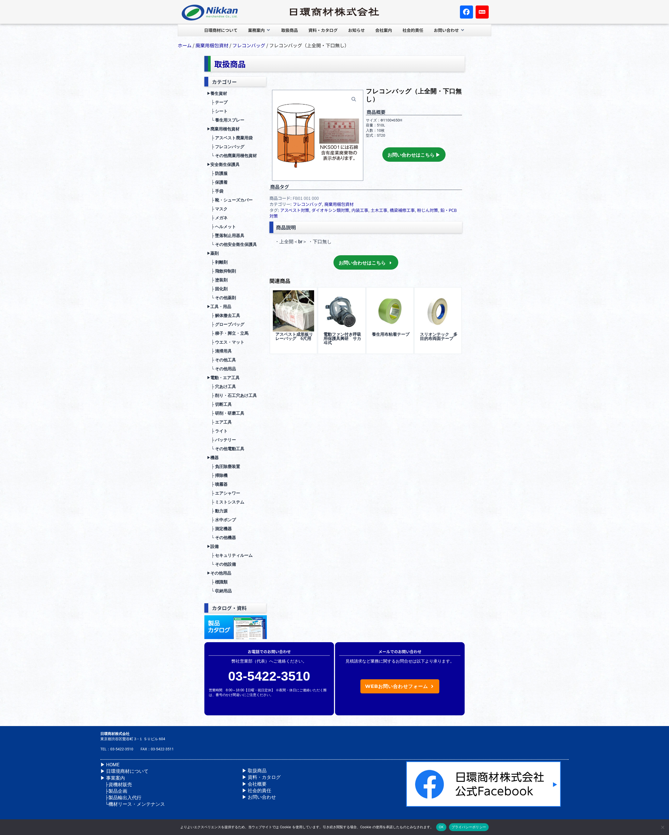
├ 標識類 (217, 581)
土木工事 (379, 210)
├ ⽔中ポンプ (221, 519)
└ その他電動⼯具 (225, 448)
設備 (213, 546)
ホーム (185, 45)
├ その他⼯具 (221, 359)
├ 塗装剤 (217, 279)
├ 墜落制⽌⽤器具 (225, 235)
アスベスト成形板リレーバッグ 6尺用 (294, 336)
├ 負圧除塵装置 (223, 466)
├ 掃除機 (217, 475)
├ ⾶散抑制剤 (221, 271)
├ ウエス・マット (225, 342)
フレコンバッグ (248, 45)
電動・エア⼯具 (223, 377)
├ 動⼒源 (217, 510)
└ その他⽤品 (221, 368)
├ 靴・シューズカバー (230, 200)
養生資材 (217, 93)
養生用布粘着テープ (391, 334)
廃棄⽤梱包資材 (223, 128)
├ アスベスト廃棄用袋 (230, 137)
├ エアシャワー (223, 493)
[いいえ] (662, 827)
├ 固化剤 (217, 288)
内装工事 (359, 210)
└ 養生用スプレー (225, 120)
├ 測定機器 (219, 528)
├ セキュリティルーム (230, 555)
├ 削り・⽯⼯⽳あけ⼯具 (232, 395)
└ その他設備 (221, 564)
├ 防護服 (217, 173)
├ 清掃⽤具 (219, 351)
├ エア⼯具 (219, 422)
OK (441, 827)
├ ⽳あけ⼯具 (221, 386)
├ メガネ (217, 217)
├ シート (217, 111)
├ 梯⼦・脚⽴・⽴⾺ (228, 333)
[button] (259, 30)
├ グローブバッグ (225, 324)
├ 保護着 (217, 182)
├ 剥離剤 (217, 262)
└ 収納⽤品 (219, 590)
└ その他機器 (221, 537)
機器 (213, 457)
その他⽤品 (219, 573)
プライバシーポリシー (469, 827)
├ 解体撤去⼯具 (223, 315)
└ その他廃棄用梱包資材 (232, 155)
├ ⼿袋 (215, 191)
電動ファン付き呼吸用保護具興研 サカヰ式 (342, 338)
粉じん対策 (427, 210)
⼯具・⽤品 (219, 306)
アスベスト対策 (294, 210)
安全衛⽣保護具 (223, 164)
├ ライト (217, 430)
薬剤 (213, 253)
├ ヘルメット (221, 226)
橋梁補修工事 (402, 210)
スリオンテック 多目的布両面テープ (439, 336)
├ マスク (217, 208)
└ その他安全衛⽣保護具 (232, 244)
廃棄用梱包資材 (211, 45)
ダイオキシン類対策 (330, 210)
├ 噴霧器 (217, 484)
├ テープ (217, 102)
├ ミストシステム (225, 502)
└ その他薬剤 (221, 297)
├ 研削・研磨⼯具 (225, 413)
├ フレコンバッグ (225, 146)
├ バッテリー (221, 439)
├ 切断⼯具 (219, 404)
